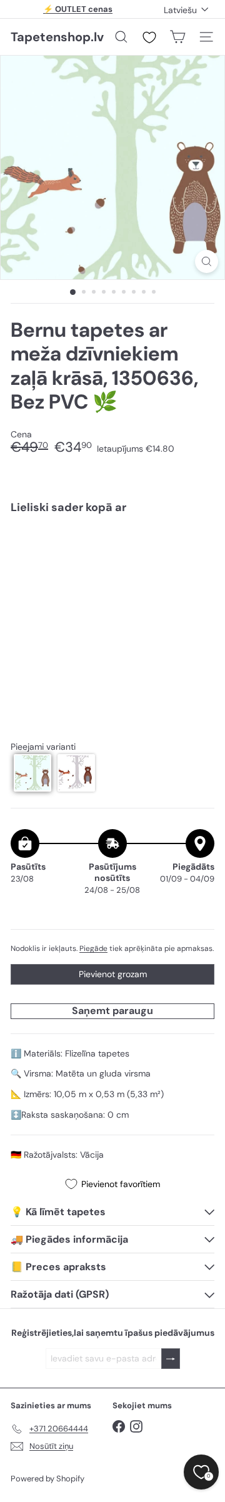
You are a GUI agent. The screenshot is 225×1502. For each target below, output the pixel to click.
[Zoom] (206, 261)
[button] (32, 773)
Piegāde (93, 948)
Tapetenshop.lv (57, 36)
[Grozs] (177, 37)
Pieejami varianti (43, 747)
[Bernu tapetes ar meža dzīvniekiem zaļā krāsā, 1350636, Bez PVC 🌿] (112, 573)
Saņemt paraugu (112, 1010)
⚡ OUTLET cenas (77, 9)
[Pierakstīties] (170, 1358)
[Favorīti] (149, 37)
